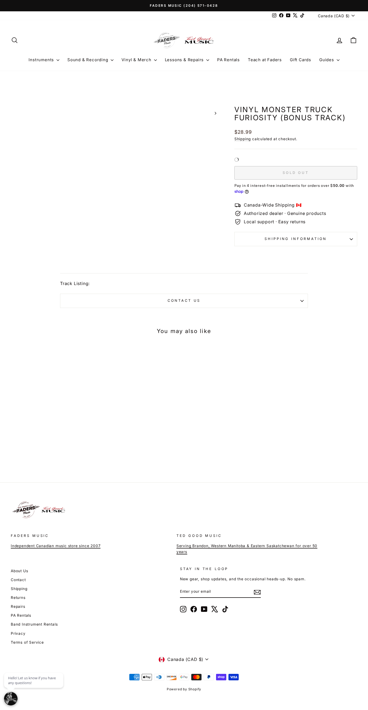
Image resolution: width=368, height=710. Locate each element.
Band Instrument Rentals (34, 624)
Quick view (51, 423)
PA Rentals (228, 59)
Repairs (18, 606)
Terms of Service (27, 642)
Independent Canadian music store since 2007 (55, 546)
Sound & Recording (88, 59)
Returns (18, 597)
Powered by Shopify (184, 689)
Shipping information (296, 239)
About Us (19, 571)
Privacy (18, 633)
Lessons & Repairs (185, 59)
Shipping (242, 139)
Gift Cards (300, 59)
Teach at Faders (265, 59)
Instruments (42, 59)
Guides (327, 59)
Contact (18, 580)
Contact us (184, 301)
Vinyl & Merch (136, 59)
